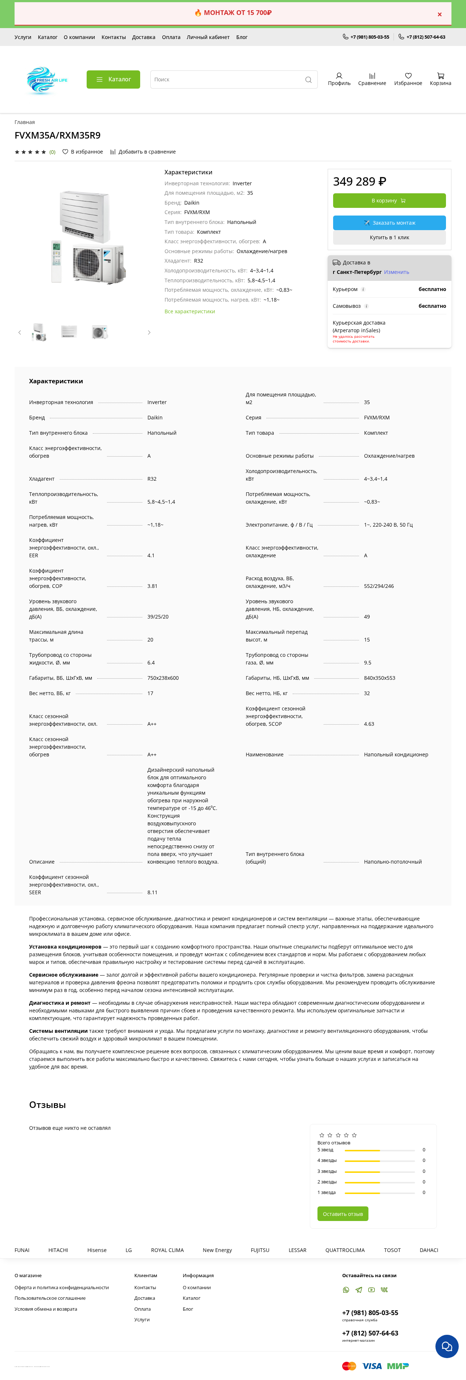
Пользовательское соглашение (50, 1298)
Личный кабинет (208, 37)
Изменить (396, 272)
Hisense (97, 1250)
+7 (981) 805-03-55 (370, 37)
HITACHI (58, 1250)
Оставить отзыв (343, 1213)
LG (129, 1250)
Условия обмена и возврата (46, 1309)
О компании (79, 37)
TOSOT (392, 1250)
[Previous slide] (24, 239)
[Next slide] (144, 239)
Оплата (171, 37)
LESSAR (298, 1250)
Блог (242, 37)
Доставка (143, 37)
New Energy (217, 1250)
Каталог (48, 37)
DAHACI (429, 1250)
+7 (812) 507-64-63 (426, 37)
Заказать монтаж (389, 222)
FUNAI (22, 1250)
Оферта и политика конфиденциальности (62, 1287)
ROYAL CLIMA (167, 1250)
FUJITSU (260, 1250)
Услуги (23, 37)
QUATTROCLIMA (345, 1250)
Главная (25, 122)
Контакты (114, 37)
